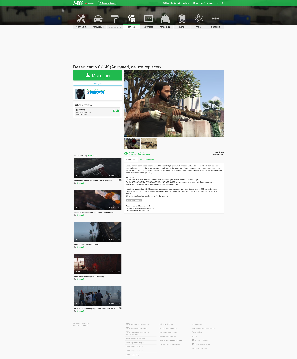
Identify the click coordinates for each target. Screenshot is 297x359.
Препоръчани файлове (168, 328)
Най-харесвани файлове (168, 332)
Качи (187, 3)
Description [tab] (131, 159)
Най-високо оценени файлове (170, 340)
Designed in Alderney (81, 323)
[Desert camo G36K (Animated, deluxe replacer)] (174, 103)
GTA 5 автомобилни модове (136, 328)
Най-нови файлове (166, 324)
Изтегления (132, 154)
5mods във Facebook (202, 344)
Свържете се (197, 324)
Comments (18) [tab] (148, 159)
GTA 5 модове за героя (134, 346)
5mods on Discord (201, 348)
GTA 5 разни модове (133, 355)
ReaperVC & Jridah (96, 90)
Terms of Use (197, 332)
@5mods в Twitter (201, 340)
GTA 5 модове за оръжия (135, 338)
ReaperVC (93, 155)
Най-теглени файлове (167, 336)
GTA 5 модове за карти (134, 350)
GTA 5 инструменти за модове (137, 324)
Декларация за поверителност (203, 328)
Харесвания (146, 154)
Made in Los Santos (80, 325)
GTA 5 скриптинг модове (135, 342)
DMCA (194, 336)
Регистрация (208, 3)
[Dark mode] (217, 3)
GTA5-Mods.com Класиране (169, 344)
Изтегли (100, 75)
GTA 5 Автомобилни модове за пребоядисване (137, 333)
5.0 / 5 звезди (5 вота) (217, 154)
